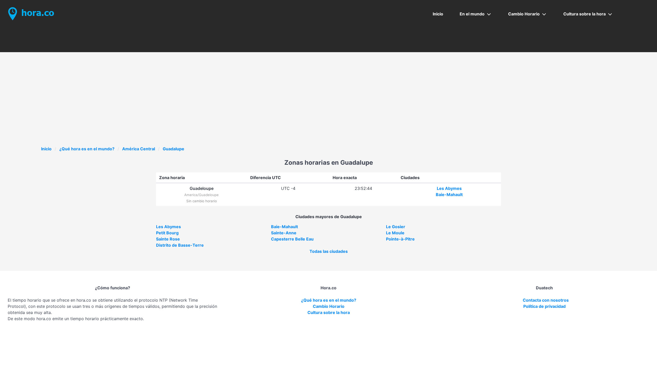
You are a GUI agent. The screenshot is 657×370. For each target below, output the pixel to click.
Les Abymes (449, 188)
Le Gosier (395, 226)
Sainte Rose (168, 239)
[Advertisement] (328, 107)
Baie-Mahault (449, 194)
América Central (138, 148)
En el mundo (472, 13)
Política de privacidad (544, 306)
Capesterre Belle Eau (292, 239)
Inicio (438, 13)
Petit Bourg (167, 232)
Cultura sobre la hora (584, 13)
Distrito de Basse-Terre (180, 245)
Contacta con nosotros (546, 300)
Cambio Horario (524, 13)
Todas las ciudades (329, 251)
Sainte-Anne (283, 232)
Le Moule (395, 232)
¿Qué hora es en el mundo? (86, 148)
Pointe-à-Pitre (400, 239)
